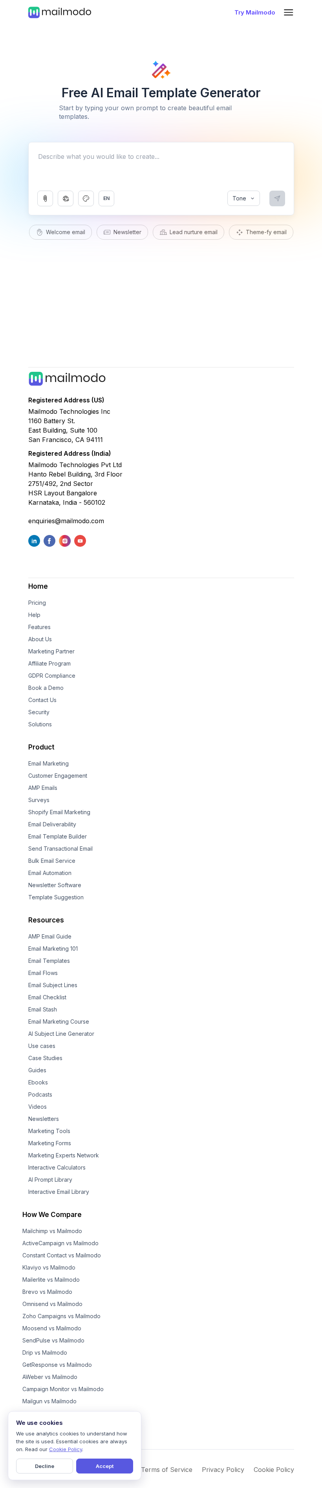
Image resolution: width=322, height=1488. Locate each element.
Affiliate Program (49, 663)
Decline (44, 1466)
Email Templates (49, 960)
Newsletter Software (54, 885)
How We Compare (52, 1215)
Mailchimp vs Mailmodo (52, 1231)
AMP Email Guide (49, 936)
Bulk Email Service (51, 860)
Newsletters (43, 1118)
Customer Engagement (57, 775)
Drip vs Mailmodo (44, 1352)
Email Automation (49, 873)
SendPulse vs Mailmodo (53, 1340)
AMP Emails (42, 787)
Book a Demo (46, 687)
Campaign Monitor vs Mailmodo (63, 1389)
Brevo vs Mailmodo (47, 1291)
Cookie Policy (274, 1469)
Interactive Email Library (58, 1191)
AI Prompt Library (50, 1179)
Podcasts (40, 1094)
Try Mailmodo (254, 12)
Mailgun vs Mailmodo (49, 1401)
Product (41, 747)
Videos (37, 1106)
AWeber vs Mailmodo (49, 1376)
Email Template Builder (57, 836)
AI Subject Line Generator (61, 1033)
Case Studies (45, 1058)
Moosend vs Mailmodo (51, 1328)
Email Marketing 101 (53, 948)
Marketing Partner (51, 651)
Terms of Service (166, 1469)
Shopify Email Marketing (59, 812)
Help (34, 614)
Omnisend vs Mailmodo (52, 1304)
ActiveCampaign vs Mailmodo (60, 1243)
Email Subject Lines (52, 985)
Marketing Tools (49, 1131)
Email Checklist (47, 997)
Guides (37, 1070)
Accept (104, 1466)
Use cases (41, 1045)
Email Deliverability (52, 824)
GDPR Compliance (51, 675)
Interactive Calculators (57, 1167)
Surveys (38, 800)
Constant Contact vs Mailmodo (61, 1255)
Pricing (37, 602)
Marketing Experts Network (63, 1155)
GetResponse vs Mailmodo (57, 1364)
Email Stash (42, 1009)
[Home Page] (59, 12)
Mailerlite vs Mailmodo (51, 1279)
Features (39, 627)
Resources (46, 920)
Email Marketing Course (58, 1021)
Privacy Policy (223, 1469)
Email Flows (43, 973)
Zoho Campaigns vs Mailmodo (61, 1316)
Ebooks (38, 1082)
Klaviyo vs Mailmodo (48, 1267)
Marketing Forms (49, 1143)
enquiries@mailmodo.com (66, 521)
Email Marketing (48, 763)
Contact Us (42, 700)
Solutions (40, 724)
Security (38, 712)
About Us (40, 639)
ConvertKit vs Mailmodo (53, 1413)
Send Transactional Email (60, 848)
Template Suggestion (56, 897)
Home (38, 586)
